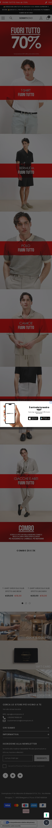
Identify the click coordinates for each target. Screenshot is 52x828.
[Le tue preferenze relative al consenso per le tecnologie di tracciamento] (46, 815)
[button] (46, 822)
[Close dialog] (50, 402)
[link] (33, 418)
